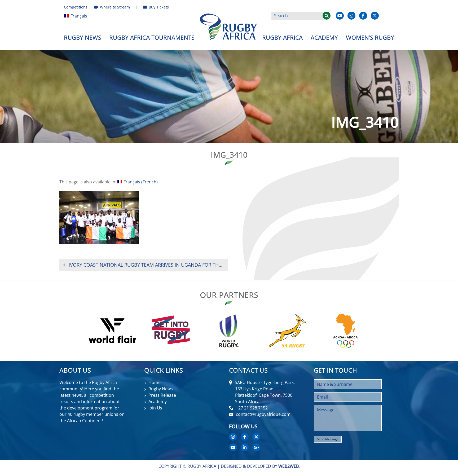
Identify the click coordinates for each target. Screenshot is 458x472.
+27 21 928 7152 (252, 408)
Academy (324, 37)
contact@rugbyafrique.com (263, 414)
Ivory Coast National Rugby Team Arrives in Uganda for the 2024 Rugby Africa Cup (146, 265)
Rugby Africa (282, 37)
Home (154, 382)
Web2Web (288, 466)
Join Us (155, 408)
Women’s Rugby (370, 37)
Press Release (162, 395)
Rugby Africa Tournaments (152, 37)
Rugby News (82, 37)
